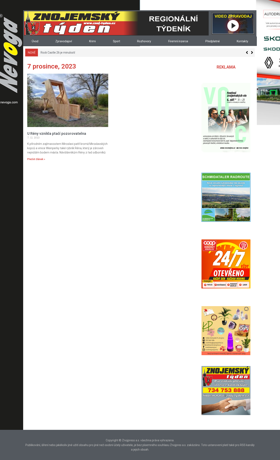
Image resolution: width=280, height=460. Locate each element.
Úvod (35, 41)
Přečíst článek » (36, 159)
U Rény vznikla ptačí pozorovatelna (56, 133)
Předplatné (212, 41)
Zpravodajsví (63, 41)
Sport (116, 41)
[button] (252, 52)
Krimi (92, 41)
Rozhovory (144, 41)
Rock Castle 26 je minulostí (57, 52)
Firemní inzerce (178, 41)
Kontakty (242, 41)
